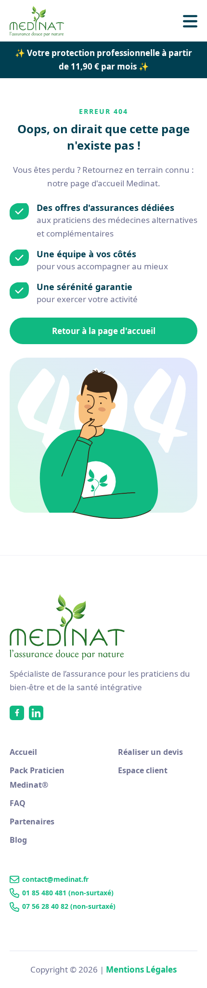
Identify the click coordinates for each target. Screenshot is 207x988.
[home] (42, 21)
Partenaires (32, 821)
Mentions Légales (141, 969)
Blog (18, 840)
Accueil (23, 752)
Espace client (143, 770)
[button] (190, 21)
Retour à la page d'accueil (103, 330)
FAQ (18, 803)
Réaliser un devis (150, 752)
